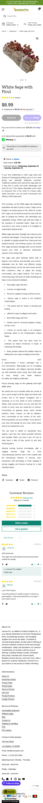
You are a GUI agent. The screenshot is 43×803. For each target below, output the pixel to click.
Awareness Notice (9, 679)
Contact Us (6, 720)
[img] (7, 544)
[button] (38, 9)
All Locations (6, 730)
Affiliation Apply (7, 714)
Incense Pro (20, 793)
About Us (5, 676)
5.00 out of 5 (27, 498)
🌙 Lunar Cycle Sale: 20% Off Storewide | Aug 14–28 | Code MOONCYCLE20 (21, 2)
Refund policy (7, 686)
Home (4, 31)
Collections (12, 31)
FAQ (3, 727)
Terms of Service (8, 689)
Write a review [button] (21, 523)
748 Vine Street (8, 741)
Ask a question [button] (21, 529)
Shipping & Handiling (10, 724)
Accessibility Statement (10, 710)
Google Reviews (8, 699)
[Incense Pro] (21, 9)
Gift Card (5, 693)
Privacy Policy (7, 683)
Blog (3, 717)
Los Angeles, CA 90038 (11, 746)
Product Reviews (8, 696)
